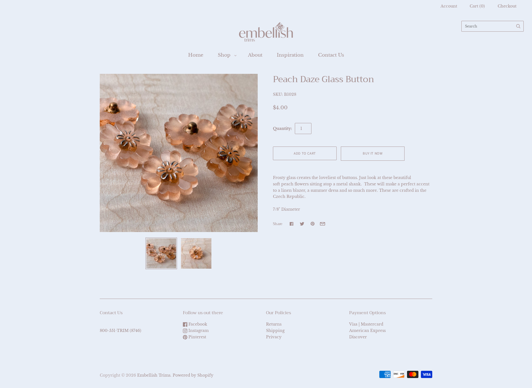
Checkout (507, 6)
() (477, 6)
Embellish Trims (153, 375)
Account (449, 6)
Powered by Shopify (193, 375)
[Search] (518, 26)
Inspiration (290, 55)
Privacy (274, 336)
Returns (274, 324)
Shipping (275, 330)
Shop (224, 55)
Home (195, 55)
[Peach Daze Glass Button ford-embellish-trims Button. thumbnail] (161, 253)
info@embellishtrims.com (126, 324)
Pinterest (196, 336)
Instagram (198, 330)
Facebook (197, 324)
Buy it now (373, 153)
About (255, 55)
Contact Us (331, 55)
